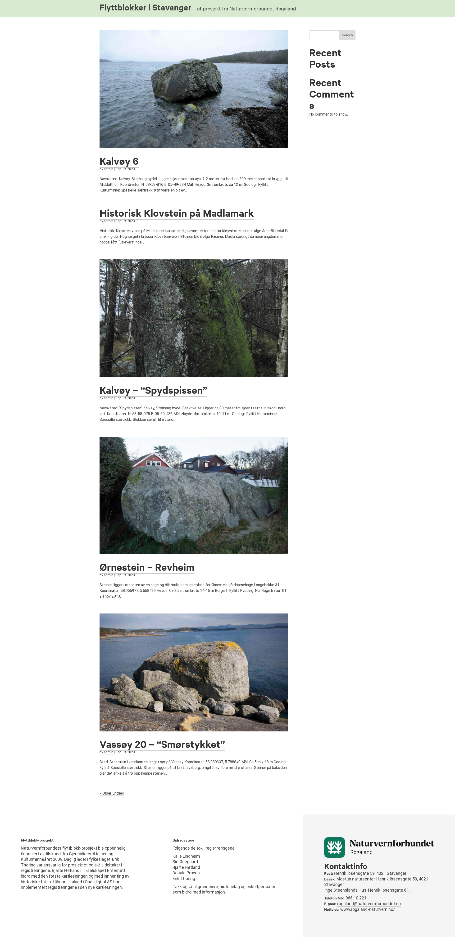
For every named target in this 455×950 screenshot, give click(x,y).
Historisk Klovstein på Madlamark (177, 212)
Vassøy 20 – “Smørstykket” (162, 744)
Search (347, 35)
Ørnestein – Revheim (147, 567)
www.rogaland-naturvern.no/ (367, 909)
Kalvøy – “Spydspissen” (153, 390)
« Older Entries (112, 793)
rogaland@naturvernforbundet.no (369, 903)
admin (108, 169)
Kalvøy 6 (119, 160)
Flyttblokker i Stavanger (198, 7)
